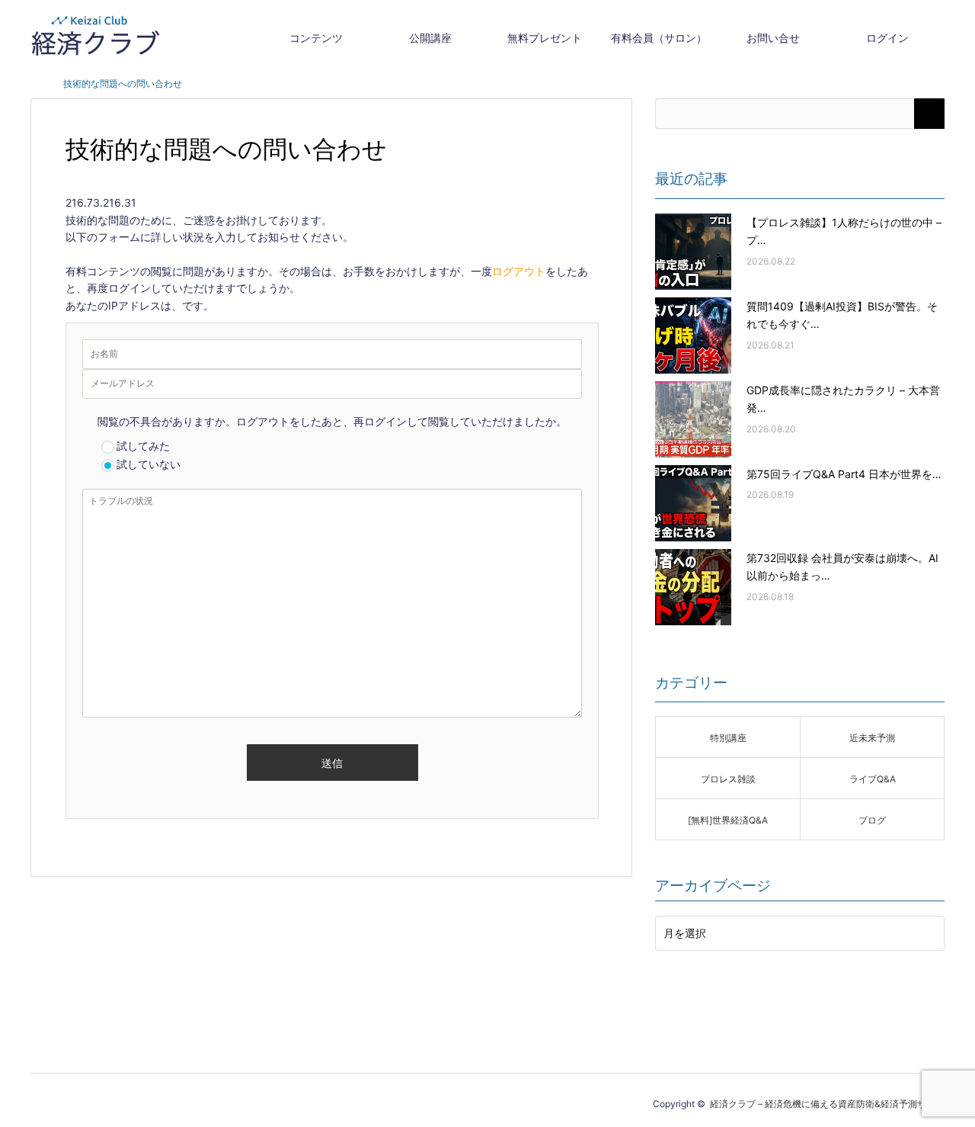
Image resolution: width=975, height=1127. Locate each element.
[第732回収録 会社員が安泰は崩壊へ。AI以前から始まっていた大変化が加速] (693, 587)
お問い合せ (773, 37)
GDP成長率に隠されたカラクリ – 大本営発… (843, 399)
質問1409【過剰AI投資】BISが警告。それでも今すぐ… (842, 315)
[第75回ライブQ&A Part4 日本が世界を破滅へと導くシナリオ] (693, 503)
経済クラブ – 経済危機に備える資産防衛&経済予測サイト (827, 1103)
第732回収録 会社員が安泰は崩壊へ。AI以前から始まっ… (842, 567)
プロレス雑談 (728, 779)
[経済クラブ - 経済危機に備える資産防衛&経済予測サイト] (95, 35)
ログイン (887, 37)
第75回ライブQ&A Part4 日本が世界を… (843, 473)
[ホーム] (35, 83)
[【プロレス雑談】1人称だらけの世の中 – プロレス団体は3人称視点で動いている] (693, 252)
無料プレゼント (544, 37)
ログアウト (518, 271)
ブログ (872, 820)
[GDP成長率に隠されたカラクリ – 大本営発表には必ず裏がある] (693, 419)
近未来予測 (872, 737)
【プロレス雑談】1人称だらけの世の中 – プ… (843, 231)
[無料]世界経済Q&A (728, 820)
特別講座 (728, 737)
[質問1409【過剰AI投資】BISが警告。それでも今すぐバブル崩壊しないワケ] (693, 335)
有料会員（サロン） (659, 37)
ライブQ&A (872, 779)
